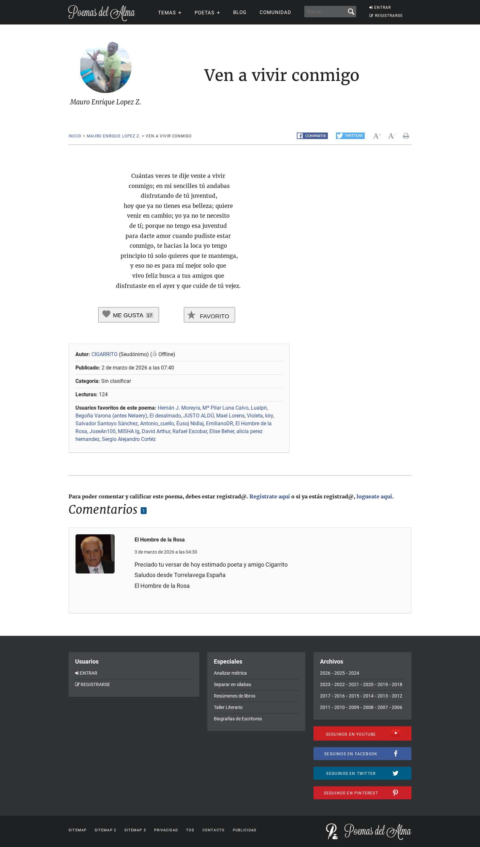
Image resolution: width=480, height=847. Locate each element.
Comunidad (275, 12)
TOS (190, 830)
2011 (325, 707)
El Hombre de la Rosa (160, 540)
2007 (382, 707)
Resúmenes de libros (234, 696)
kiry (269, 416)
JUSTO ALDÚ (198, 416)
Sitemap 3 (135, 830)
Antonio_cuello (157, 423)
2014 (368, 696)
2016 (339, 696)
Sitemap (78, 830)
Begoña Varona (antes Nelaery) (111, 416)
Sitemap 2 (105, 830)
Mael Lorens (230, 416)
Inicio (75, 136)
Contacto (213, 830)
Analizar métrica (230, 673)
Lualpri (259, 408)
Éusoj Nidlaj (190, 423)
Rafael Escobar (189, 431)
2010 (339, 707)
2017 (325, 696)
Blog (240, 12)
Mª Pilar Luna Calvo (225, 408)
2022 (339, 684)
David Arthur (156, 431)
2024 (354, 673)
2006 (397, 707)
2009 (354, 707)
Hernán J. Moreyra (179, 408)
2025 (339, 673)
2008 (368, 707)
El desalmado (165, 416)
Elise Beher (221, 431)
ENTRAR (382, 7)
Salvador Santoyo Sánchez (106, 423)
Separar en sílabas (232, 684)
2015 (354, 696)
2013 (382, 696)
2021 (354, 684)
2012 (397, 696)
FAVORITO (213, 316)
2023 (325, 684)
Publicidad (244, 830)
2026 (325, 673)
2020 (368, 684)
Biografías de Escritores (238, 718)
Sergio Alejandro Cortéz (129, 439)
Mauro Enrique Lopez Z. (113, 136)
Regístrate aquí (269, 496)
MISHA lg (128, 431)
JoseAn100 (102, 431)
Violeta (255, 416)
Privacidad (166, 830)
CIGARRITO (104, 354)
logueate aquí (374, 496)
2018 (397, 684)
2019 (382, 684)
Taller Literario (228, 707)
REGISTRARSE (389, 15)
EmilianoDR (219, 423)
